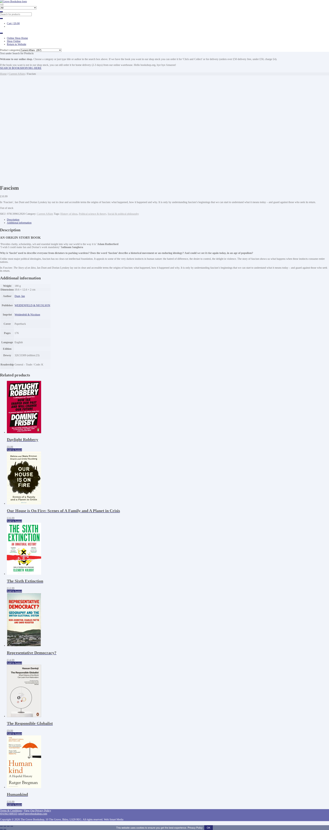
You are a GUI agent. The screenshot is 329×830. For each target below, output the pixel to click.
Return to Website (16, 44)
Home (3, 73)
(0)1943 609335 (8, 813)
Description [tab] (13, 219)
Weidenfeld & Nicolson (27, 314)
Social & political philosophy (123, 213)
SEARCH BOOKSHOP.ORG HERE (20, 68)
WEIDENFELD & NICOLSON (32, 305)
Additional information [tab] (19, 222)
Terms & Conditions (11, 810)
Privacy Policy (195, 827)
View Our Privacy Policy (37, 810)
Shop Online (14, 41)
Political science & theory (92, 213)
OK (208, 827)
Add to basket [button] (14, 449)
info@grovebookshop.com (32, 813)
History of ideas (68, 213)
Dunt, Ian (20, 296)
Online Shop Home (17, 38)
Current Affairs (17, 73)
